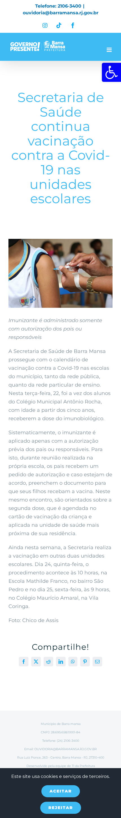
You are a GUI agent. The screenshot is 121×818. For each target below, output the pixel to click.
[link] (111, 72)
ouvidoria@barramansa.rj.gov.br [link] (60, 12)
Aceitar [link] (61, 791)
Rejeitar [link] (60, 807)
